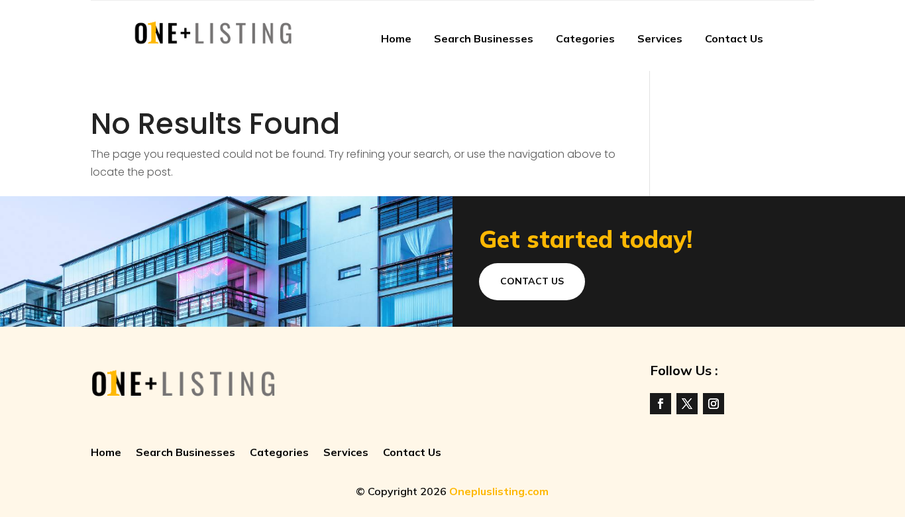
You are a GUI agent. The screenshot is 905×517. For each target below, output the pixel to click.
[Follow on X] (687, 403)
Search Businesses (483, 38)
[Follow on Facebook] (660, 403)
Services (659, 38)
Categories (585, 38)
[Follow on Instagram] (713, 403)
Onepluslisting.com (499, 491)
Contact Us (734, 38)
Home (396, 38)
